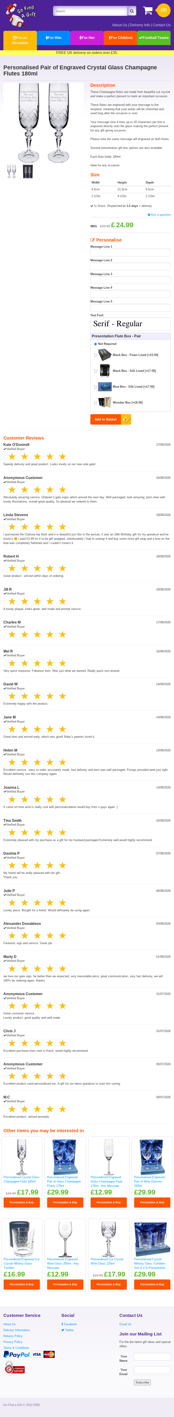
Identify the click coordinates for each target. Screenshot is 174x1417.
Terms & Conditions (16, 1347)
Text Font (96, 315)
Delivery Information (16, 1330)
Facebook (70, 1324)
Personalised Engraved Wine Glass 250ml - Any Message (63, 1263)
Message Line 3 (101, 274)
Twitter (69, 1330)
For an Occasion (20, 40)
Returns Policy (13, 1336)
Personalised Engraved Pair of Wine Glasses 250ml (149, 1181)
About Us (119, 25)
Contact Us (162, 25)
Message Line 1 (101, 246)
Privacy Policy (12, 1342)
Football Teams (156, 38)
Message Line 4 (101, 287)
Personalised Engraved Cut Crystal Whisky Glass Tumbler (21, 1263)
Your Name (123, 1358)
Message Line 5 (101, 301)
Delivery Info (140, 25)
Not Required (107, 344)
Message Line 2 (101, 260)
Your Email (123, 1372)
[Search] (132, 11)
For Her (88, 38)
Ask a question (160, 214)
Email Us (125, 1324)
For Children (122, 38)
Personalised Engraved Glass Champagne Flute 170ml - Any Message (106, 1181)
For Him (54, 38)
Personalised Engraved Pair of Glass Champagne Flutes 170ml (64, 1181)
